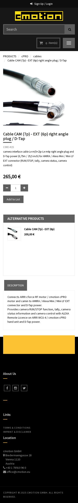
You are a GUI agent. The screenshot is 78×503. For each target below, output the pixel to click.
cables (37, 56)
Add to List (13, 199)
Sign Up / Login (43, 4)
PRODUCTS (9, 56)
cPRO (24, 56)
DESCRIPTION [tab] (15, 285)
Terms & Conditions (16, 427)
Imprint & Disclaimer (17, 431)
